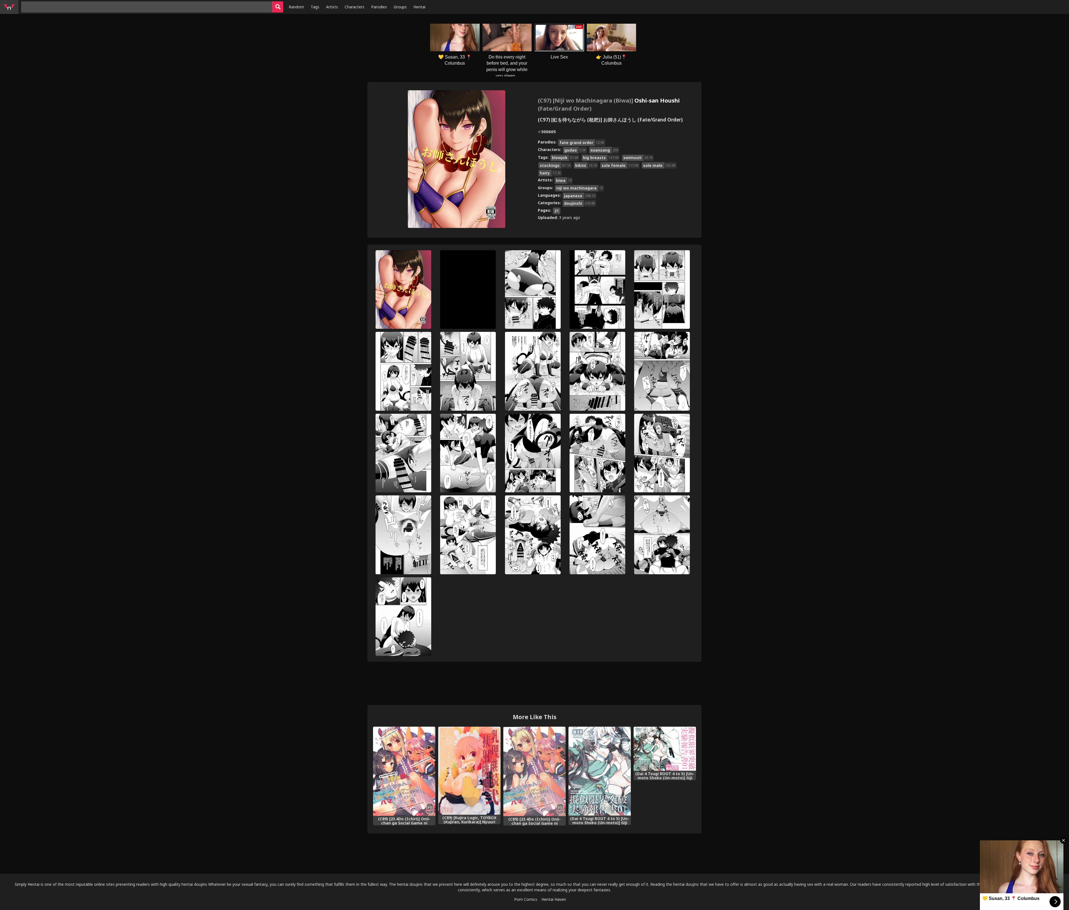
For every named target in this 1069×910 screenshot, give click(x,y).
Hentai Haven (553, 899)
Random (296, 6)
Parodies (379, 6)
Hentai (419, 6)
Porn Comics (525, 899)
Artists (332, 6)
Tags (315, 6)
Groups (400, 6)
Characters (354, 6)
